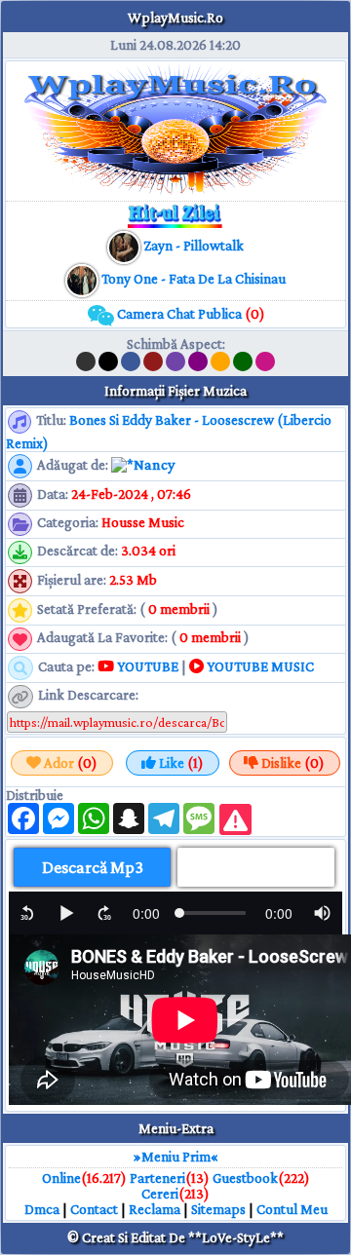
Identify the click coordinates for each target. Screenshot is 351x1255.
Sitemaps (218, 1209)
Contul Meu (292, 1209)
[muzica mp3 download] (83, 278)
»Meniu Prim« (176, 1156)
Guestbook (245, 1178)
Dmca (41, 1209)
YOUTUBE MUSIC (259, 666)
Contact (94, 1209)
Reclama (154, 1209)
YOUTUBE (146, 666)
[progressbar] (146, 913)
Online (61, 1178)
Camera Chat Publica (189, 314)
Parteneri (157, 1178)
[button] (27, 913)
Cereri (159, 1193)
